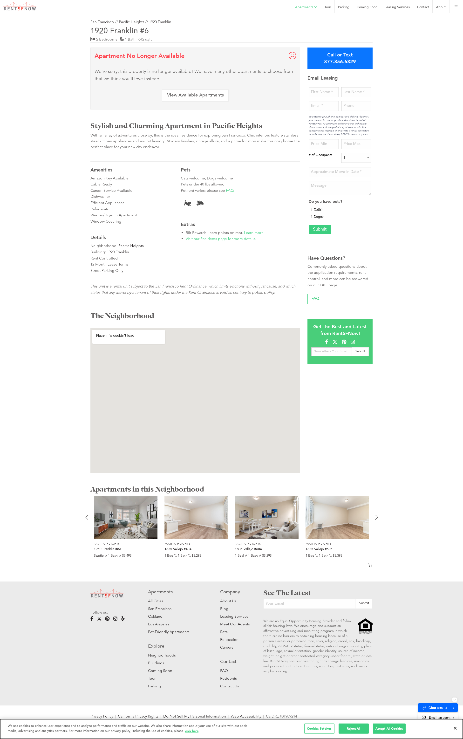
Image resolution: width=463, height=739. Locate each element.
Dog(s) (319, 217)
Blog (224, 608)
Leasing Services (234, 616)
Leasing (397, 7)
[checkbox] (310, 209)
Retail (225, 632)
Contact (423, 7)
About (441, 7)
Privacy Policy (101, 716)
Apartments (304, 7)
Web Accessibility (246, 716)
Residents (228, 678)
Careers (226, 647)
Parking (343, 7)
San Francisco (102, 22)
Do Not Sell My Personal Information (194, 716)
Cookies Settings (319, 728)
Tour (328, 7)
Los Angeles (158, 624)
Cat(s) (318, 210)
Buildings (156, 663)
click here (191, 731)
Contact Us (229, 686)
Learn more (254, 232)
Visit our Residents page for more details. (221, 238)
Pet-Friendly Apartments (169, 632)
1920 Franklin (160, 22)
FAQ (230, 190)
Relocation (229, 639)
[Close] (455, 728)
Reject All (353, 728)
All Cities (155, 601)
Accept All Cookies (389, 728)
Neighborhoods (162, 655)
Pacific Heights (131, 22)
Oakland (155, 616)
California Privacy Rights (138, 716)
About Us (228, 601)
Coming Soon (367, 7)
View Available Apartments (195, 95)
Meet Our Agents (234, 624)
